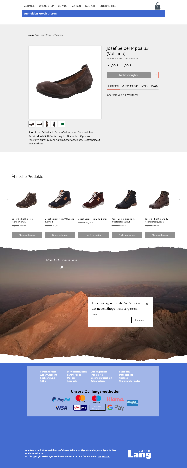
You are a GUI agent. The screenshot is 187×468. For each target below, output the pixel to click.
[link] (113, 85)
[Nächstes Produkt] (179, 199)
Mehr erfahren (35, 143)
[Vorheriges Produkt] (7, 199)
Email (95, 314)
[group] (93, 211)
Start (30, 35)
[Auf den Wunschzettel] (155, 75)
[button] (62, 6)
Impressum (104, 456)
